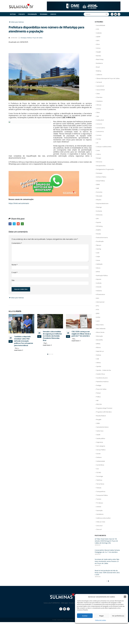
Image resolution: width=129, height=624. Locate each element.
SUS (97, 469)
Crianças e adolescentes (103, 146)
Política (98, 397)
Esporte (98, 222)
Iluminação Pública (102, 275)
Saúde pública (100, 438)
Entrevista (99, 215)
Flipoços (98, 245)
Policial (98, 393)
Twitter (14, 223)
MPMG (98, 344)
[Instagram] (119, 14)
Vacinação (99, 510)
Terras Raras (100, 484)
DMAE (98, 184)
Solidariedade (100, 461)
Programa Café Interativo (104, 412)
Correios (98, 135)
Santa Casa (99, 431)
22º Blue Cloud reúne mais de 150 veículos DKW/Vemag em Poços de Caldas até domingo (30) (81, 334)
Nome (15, 265)
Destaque (24, 38)
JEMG (97, 313)
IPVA (97, 309)
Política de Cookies (100, 620)
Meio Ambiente (100, 328)
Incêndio (98, 283)
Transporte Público (102, 495)
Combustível (100, 120)
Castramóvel (100, 86)
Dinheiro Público (101, 177)
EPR (97, 219)
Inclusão (98, 287)
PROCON (99, 404)
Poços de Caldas (38, 38)
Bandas (98, 56)
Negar (101, 616)
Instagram (68, 610)
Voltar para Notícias (17, 22)
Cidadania (99, 101)
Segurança (99, 442)
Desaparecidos (101, 165)
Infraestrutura (100, 294)
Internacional (100, 302)
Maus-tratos (100, 325)
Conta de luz (100, 131)
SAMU (98, 423)
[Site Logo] (21, 6)
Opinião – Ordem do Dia (103, 370)
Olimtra (98, 362)
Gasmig (98, 249)
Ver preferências (118, 616)
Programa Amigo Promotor (104, 408)
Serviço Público (101, 450)
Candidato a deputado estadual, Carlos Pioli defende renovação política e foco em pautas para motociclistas (107, 552)
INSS (97, 298)
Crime (98, 150)
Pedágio (98, 385)
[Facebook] (112, 14)
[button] (125, 597)
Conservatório (100, 128)
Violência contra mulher (103, 518)
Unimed (98, 507)
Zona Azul (99, 526)
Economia (99, 192)
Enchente (99, 211)
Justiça (98, 317)
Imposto (98, 279)
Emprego (99, 207)
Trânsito (98, 488)
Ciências (98, 105)
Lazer (98, 321)
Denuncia (99, 162)
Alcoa (98, 44)
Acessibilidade (100, 25)
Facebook (10, 223)
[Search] (106, 14)
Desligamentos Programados (105, 169)
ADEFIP (98, 37)
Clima (98, 112)
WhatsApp (22, 223)
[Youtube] (115, 14)
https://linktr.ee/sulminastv (19, 203)
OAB (97, 359)
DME (97, 188)
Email (18, 223)
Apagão (98, 52)
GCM (97, 253)
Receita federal (101, 416)
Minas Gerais (100, 332)
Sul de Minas (100, 465)
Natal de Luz (100, 351)
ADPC (98, 40)
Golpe (98, 256)
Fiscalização (100, 241)
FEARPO (98, 230)
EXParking (99, 226)
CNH (97, 116)
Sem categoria (100, 446)
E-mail (15, 272)
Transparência (100, 491)
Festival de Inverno (102, 237)
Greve (98, 260)
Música (98, 347)
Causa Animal (100, 90)
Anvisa (98, 48)
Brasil (98, 67)
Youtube (64, 610)
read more (18, 345)
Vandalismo (100, 514)
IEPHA (98, 272)
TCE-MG (98, 472)
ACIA (97, 29)
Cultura (98, 154)
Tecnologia (99, 476)
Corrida (98, 139)
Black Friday (100, 59)
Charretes (99, 97)
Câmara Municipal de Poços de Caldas (108, 78)
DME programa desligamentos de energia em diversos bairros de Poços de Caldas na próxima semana (107, 541)
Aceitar (84, 616)
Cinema (98, 109)
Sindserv (99, 457)
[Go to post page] (21, 321)
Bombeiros (99, 63)
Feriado (98, 234)
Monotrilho (99, 340)
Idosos (98, 268)
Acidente (99, 33)
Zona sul (99, 529)
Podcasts (22, 14)
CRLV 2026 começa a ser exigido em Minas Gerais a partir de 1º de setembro (52, 333)
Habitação (99, 264)
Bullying (98, 71)
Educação (99, 196)
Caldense (99, 74)
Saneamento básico (102, 427)
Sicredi (98, 453)
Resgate (98, 419)
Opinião (98, 366)
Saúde (98, 434)
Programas (43, 14)
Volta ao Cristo (100, 522)
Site (13, 280)
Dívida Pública (100, 181)
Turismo (98, 499)
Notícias (13, 14)
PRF (97, 400)
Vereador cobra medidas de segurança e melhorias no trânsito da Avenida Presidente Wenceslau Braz (23, 335)
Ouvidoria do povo (102, 378)
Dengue (98, 158)
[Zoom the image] (83, 3)
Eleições (98, 200)
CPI (97, 143)
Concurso (99, 124)
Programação (32, 14)
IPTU (97, 306)
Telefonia (99, 480)
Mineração (99, 336)
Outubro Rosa (100, 374)
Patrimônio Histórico (102, 381)
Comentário (17, 243)
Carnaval (99, 82)
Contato (53, 14)
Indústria (99, 291)
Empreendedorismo (102, 203)
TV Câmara (99, 503)
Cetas (98, 93)
